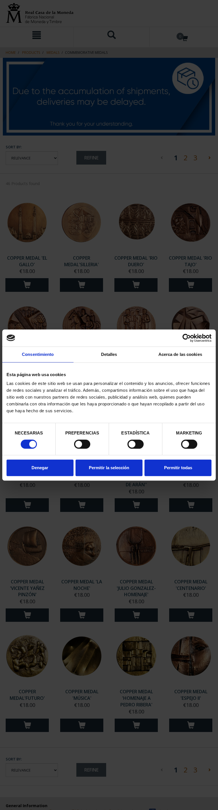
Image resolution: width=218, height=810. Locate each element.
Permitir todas (178, 467)
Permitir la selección (109, 467)
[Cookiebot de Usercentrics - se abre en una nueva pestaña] (186, 338)
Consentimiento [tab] (38, 354)
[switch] (82, 444)
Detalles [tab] (109, 354)
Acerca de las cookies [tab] (180, 354)
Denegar (40, 467)
